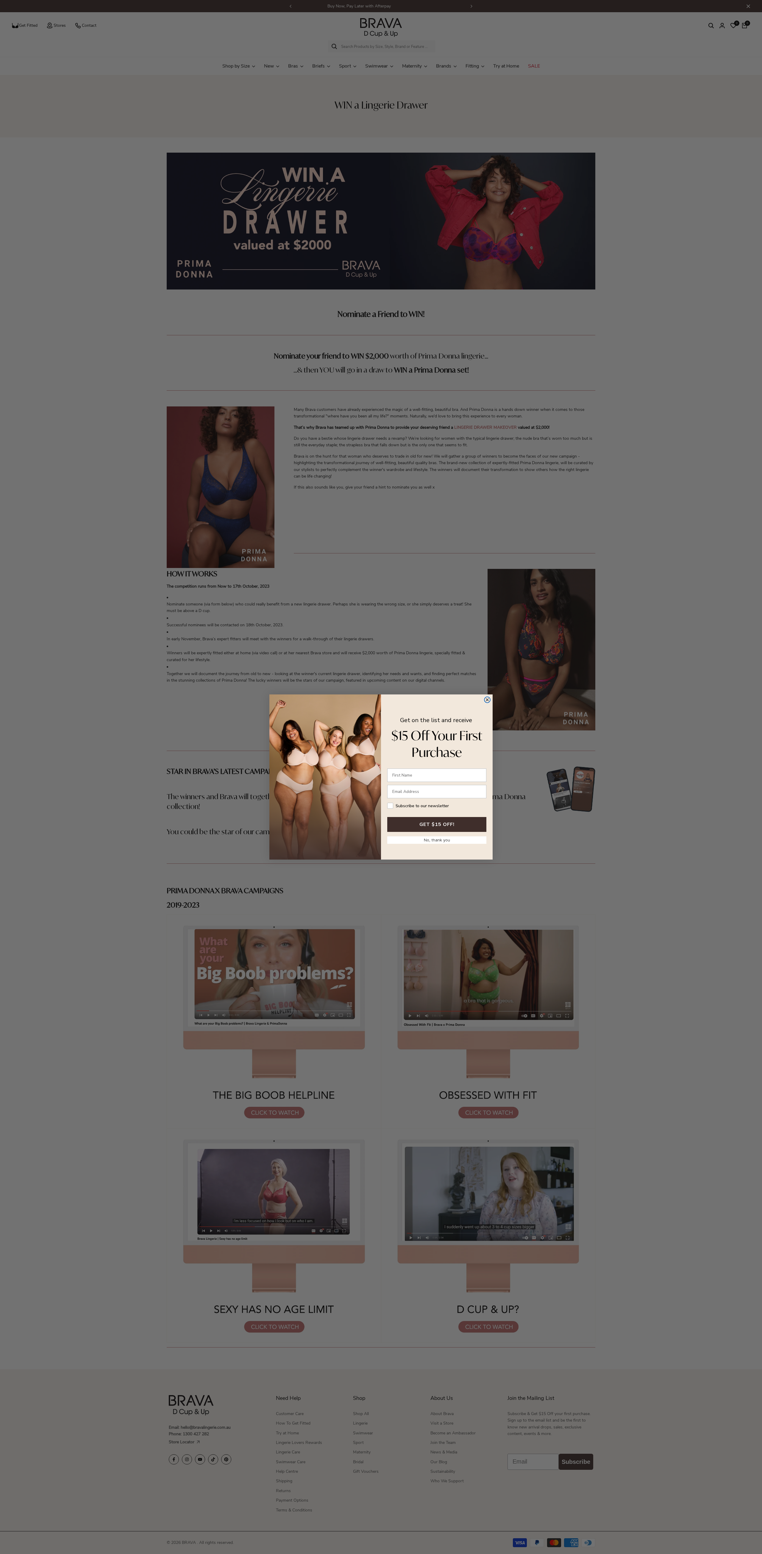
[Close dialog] (487, 700)
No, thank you (437, 840)
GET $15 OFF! (437, 824)
